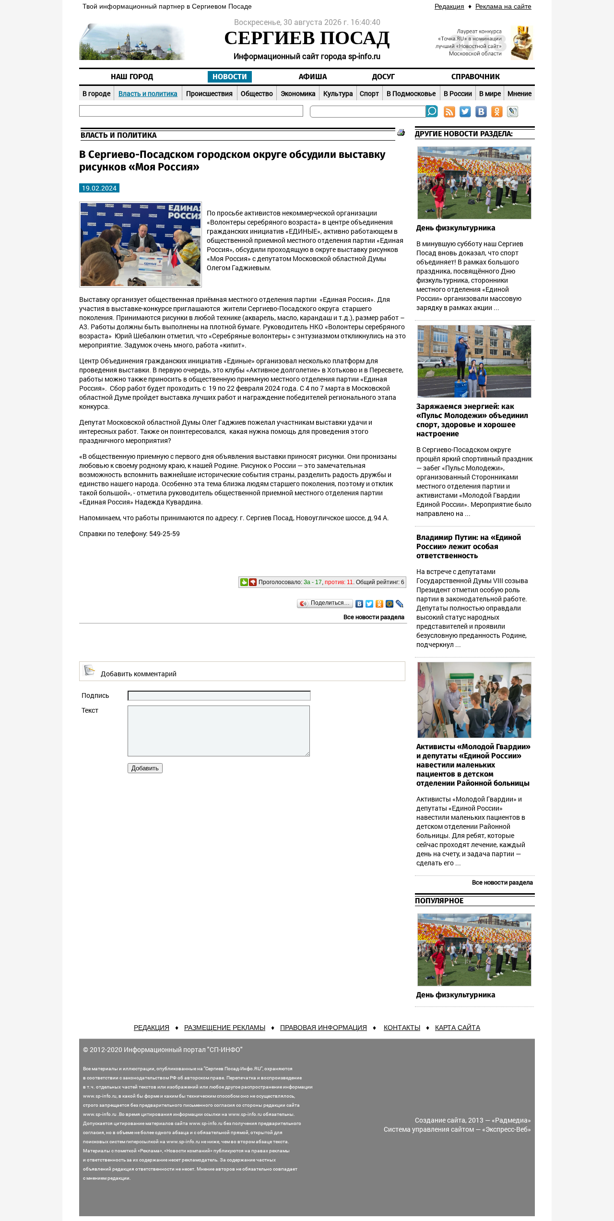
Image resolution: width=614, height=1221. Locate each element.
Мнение (519, 93)
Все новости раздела (373, 616)
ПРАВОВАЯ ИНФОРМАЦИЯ (323, 1027)
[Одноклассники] (380, 604)
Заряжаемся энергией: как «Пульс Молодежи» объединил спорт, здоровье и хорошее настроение (472, 420)
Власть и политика (147, 93)
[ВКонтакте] (359, 604)
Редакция (449, 6)
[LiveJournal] (400, 604)
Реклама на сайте (503, 6)
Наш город (132, 77)
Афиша (313, 77)
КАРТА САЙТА (457, 1027)
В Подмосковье (411, 93)
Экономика (298, 93)
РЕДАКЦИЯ (151, 1027)
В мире (490, 93)
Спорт (369, 93)
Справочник (475, 77)
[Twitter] (370, 604)
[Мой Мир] (390, 604)
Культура (338, 93)
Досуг (383, 77)
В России (458, 93)
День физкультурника (456, 228)
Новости (230, 77)
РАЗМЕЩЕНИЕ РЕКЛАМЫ (224, 1027)
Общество (257, 93)
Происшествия (209, 93)
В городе (96, 93)
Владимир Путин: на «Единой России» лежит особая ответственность (468, 547)
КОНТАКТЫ (402, 1027)
